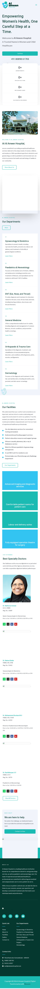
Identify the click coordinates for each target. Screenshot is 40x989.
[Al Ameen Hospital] (10, 5)
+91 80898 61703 (20, 59)
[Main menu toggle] (36, 5)
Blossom (27, 984)
